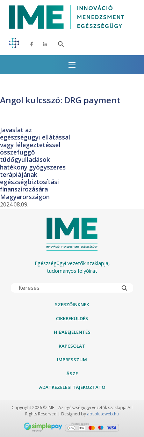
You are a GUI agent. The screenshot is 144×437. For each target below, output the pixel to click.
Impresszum (72, 359)
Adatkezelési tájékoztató (72, 387)
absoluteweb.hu (103, 414)
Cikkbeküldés (72, 318)
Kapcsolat (72, 346)
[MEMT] (14, 44)
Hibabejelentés (72, 332)
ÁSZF (72, 373)
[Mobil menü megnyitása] (72, 65)
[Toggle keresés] (61, 44)
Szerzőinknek (72, 304)
